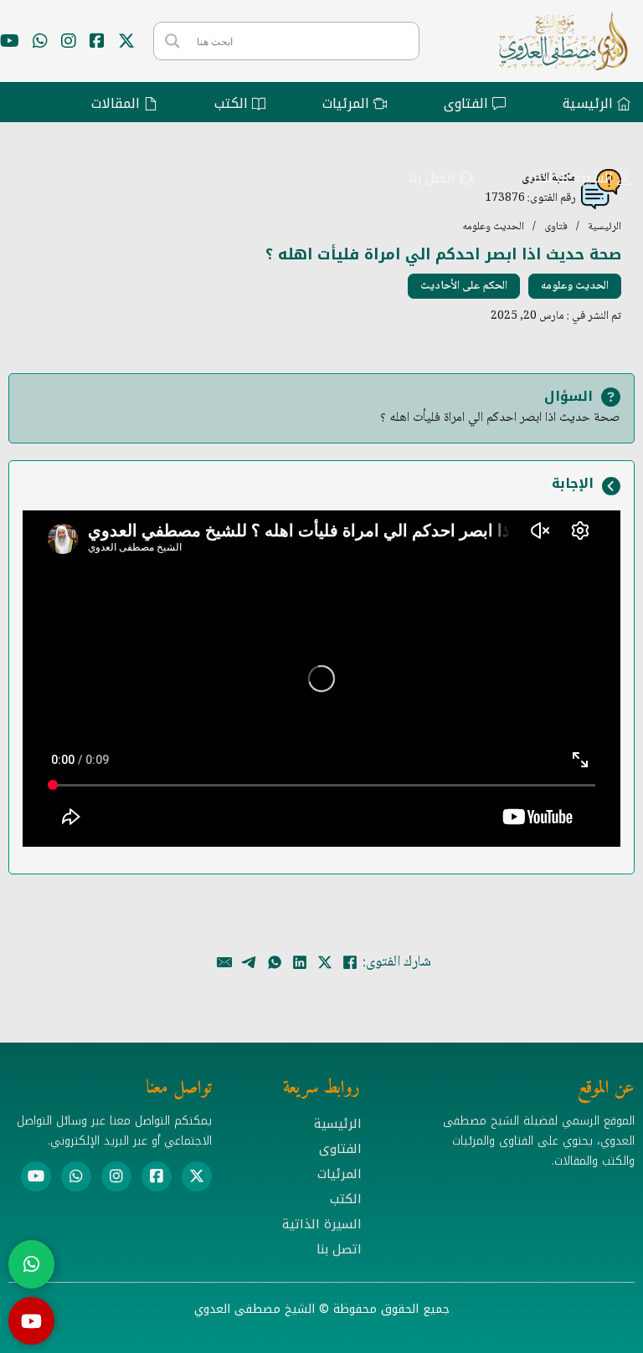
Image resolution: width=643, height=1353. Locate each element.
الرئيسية (604, 227)
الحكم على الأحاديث (463, 286)
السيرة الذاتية (322, 1224)
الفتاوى (340, 1149)
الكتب (346, 1199)
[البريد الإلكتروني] (224, 962)
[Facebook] (350, 962)
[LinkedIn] (299, 962)
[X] (324, 962)
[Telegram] (249, 962)
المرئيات (339, 1174)
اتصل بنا (339, 1249)
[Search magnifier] (172, 41)
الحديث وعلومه (493, 227)
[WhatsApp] (274, 962)
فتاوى (556, 227)
